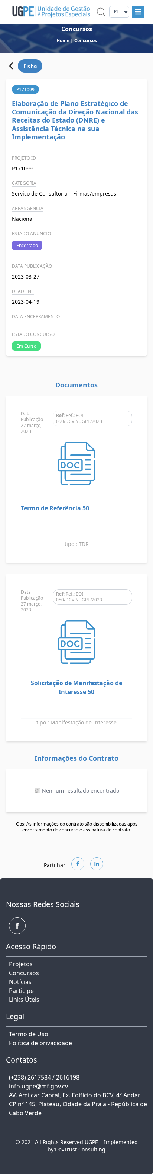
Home (62, 40)
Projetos (21, 964)
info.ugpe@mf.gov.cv (38, 1086)
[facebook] (77, 863)
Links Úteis (24, 999)
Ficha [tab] (30, 65)
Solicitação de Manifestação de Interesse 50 (76, 687)
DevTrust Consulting (80, 1149)
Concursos (24, 973)
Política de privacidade (40, 1043)
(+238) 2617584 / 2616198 (44, 1077)
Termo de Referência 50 (55, 508)
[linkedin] (96, 863)
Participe (21, 991)
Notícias (20, 982)
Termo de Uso (28, 1034)
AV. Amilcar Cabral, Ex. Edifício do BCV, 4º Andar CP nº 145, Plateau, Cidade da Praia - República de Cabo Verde (78, 1104)
